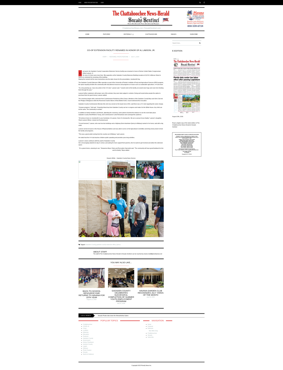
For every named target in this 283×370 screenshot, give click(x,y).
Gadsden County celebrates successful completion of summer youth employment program (121, 296)
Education (86, 334)
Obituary (85, 348)
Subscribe (194, 34)
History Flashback (88, 342)
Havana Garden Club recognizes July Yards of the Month (150, 293)
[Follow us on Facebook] (203, 2)
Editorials (128, 34)
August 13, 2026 (92, 299)
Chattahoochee (151, 34)
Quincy (118, 244)
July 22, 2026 (121, 303)
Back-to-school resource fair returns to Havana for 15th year (92, 294)
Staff (105, 57)
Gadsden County (91, 244)
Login (102, 2)
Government (86, 340)
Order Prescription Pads (91, 2)
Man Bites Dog (153, 331)
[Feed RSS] (200, 2)
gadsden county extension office (106, 244)
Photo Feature (122, 57)
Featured (106, 34)
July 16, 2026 (151, 297)
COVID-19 (86, 326)
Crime (85, 328)
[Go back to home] (141, 17)
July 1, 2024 (135, 57)
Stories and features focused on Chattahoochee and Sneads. (127, 315)
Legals (85, 346)
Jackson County (88, 344)
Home (79, 2)
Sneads (173, 34)
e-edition (85, 330)
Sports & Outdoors (88, 354)
